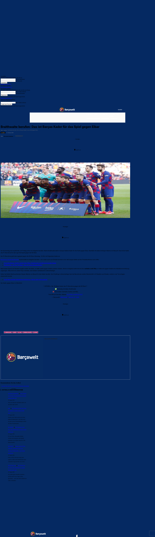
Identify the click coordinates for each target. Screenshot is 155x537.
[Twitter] (113, 109)
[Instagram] (110, 109)
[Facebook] (106, 109)
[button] (123, 121)
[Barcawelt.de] (67, 109)
